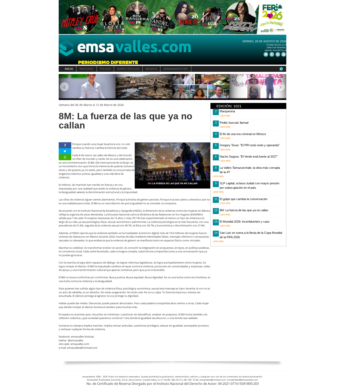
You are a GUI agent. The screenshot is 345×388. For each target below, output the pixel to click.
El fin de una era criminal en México (243, 134)
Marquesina (227, 111)
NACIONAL (86, 68)
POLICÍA (105, 68)
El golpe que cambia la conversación (243, 199)
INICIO (69, 68)
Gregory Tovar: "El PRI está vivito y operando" (250, 145)
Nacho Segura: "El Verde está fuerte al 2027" (249, 156)
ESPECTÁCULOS (128, 68)
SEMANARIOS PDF (175, 68)
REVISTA (151, 68)
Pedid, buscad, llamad (234, 122)
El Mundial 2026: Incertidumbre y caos (245, 221)
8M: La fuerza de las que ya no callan (244, 210)
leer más (225, 116)
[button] (64, 87)
